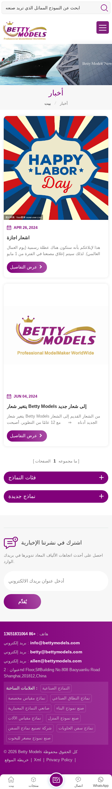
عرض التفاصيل (23, 267)
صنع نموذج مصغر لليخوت (29, 738)
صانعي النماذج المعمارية (28, 708)
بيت (47, 103)
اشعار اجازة (18, 237)
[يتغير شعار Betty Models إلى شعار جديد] (56, 336)
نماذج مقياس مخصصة (26, 698)
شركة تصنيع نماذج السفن (30, 728)
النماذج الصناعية (56, 688)
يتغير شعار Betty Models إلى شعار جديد (46, 406)
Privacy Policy (59, 760)
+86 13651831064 (20, 634)
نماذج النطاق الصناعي (71, 698)
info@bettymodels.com (55, 642)
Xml (37, 760)
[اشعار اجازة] (56, 167)
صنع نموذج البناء (70, 708)
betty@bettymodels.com (56, 651)
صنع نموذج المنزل (63, 718)
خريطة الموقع (17, 760)
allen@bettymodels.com (56, 660)
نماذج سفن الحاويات (75, 728)
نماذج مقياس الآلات (24, 718)
